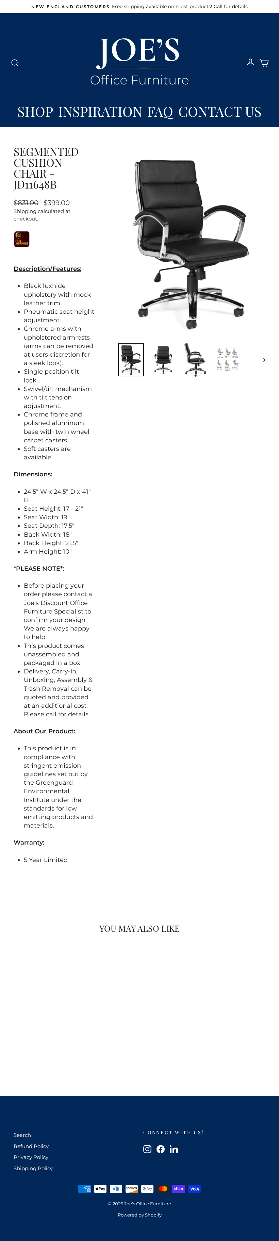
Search (22, 1135)
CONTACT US (220, 111)
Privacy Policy (31, 1157)
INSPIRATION (100, 111)
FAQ (160, 111)
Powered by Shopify (140, 1215)
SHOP (35, 111)
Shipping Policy (33, 1168)
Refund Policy (31, 1146)
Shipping (25, 211)
